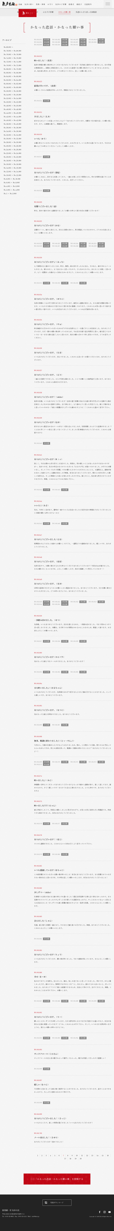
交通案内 (88, 4)
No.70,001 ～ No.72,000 (12, 65)
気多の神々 (29, 4)
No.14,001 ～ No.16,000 (12, 168)
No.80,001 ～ (8, 47)
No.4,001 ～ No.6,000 (11, 186)
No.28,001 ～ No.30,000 (12, 142)
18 (70, 1158)
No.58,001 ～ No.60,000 (12, 87)
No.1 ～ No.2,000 (10, 193)
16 (108, 1155)
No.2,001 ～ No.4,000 (11, 190)
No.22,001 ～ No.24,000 (12, 153)
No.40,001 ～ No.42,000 (12, 120)
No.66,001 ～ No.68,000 (12, 73)
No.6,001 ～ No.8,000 (11, 182)
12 (87, 1155)
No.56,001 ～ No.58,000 (12, 91)
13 (92, 1155)
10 (77, 1155)
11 (82, 1155)
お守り (50, 4)
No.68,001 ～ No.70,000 (12, 69)
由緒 (20, 4)
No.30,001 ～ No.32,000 (12, 138)
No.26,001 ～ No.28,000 (12, 146)
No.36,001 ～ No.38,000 (12, 127)
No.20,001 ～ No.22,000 (12, 157)
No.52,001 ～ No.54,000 (12, 98)
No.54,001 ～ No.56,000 (12, 95)
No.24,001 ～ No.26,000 (12, 149)
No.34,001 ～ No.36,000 (12, 131)
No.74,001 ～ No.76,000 (12, 58)
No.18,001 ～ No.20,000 (12, 160)
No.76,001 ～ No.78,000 (12, 54)
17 (65, 1158)
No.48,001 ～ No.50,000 (12, 106)
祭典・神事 (40, 4)
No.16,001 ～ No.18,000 (12, 164)
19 (75, 1158)
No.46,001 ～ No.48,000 (12, 109)
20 (80, 1158)
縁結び (79, 4)
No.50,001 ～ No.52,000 (12, 102)
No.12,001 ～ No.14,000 (12, 171)
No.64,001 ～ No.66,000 (12, 76)
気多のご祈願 (60, 4)
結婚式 (71, 4)
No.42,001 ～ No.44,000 (12, 116)
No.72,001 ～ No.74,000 (12, 62)
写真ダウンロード (57, 1202)
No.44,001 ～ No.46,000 (12, 113)
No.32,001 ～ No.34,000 (12, 135)
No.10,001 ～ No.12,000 (12, 175)
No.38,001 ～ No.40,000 (12, 124)
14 (97, 1155)
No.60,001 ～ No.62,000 (12, 84)
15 (102, 1155)
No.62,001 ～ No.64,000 (12, 80)
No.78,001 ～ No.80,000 (12, 51)
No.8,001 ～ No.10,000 (12, 179)
